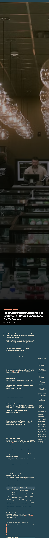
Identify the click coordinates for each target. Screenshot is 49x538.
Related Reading (41, 442)
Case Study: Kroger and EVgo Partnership (42, 371)
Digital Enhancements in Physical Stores (42, 374)
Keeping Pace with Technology (41, 406)
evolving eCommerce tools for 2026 (22, 383)
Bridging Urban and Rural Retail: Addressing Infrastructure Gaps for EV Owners (42, 394)
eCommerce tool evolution (18, 453)
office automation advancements (27, 459)
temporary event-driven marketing (27, 478)
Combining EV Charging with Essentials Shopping (42, 367)
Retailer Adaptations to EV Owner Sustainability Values (42, 377)
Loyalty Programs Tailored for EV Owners (42, 384)
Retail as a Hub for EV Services (41, 362)
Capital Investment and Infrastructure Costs (42, 404)
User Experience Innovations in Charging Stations (42, 369)
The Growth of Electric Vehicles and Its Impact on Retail (42, 359)
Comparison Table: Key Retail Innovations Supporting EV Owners (42, 401)
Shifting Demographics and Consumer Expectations (42, 360)
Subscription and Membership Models (42, 381)
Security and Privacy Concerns (41, 407)
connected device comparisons (29, 515)
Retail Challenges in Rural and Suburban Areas (42, 395)
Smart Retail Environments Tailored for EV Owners (42, 372)
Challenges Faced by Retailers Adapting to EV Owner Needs (41, 402)
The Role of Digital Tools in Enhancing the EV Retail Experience (42, 386)
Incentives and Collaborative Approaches (42, 399)
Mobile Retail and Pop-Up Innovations (42, 397)
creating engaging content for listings (15, 442)
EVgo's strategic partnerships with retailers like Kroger (13, 371)
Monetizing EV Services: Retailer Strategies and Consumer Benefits (42, 379)
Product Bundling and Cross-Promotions (42, 383)
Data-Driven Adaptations (42, 363)
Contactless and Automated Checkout (42, 390)
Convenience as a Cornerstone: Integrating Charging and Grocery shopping (42, 365)
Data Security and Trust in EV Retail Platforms (42, 391)
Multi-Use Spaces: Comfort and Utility (42, 376)
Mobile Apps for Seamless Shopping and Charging (42, 388)
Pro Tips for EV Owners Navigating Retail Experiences (42, 409)
